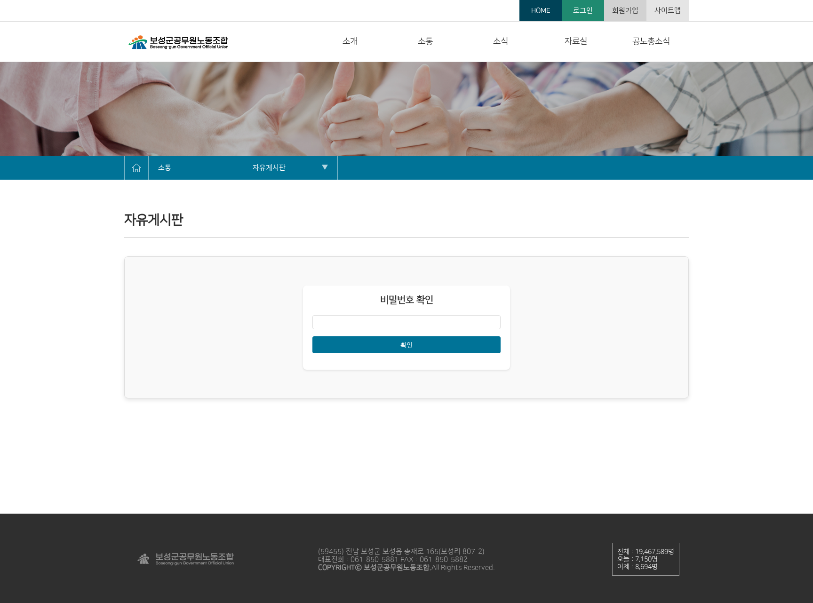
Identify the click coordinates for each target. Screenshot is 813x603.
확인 (406, 345)
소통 (425, 41)
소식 (500, 41)
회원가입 (625, 11)
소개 (350, 41)
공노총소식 (651, 41)
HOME (540, 11)
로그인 (583, 11)
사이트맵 (667, 11)
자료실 (576, 41)
